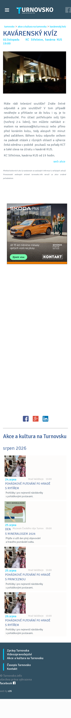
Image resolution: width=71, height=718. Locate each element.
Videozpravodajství (19, 654)
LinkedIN (45, 418)
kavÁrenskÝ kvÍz (58, 26)
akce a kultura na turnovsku (32, 26)
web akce (59, 161)
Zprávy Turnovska (18, 650)
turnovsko (9, 26)
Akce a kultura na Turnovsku (25, 658)
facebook (6, 683)
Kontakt (12, 669)
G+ (35, 418)
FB (25, 418)
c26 (10, 691)
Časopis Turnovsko (19, 665)
